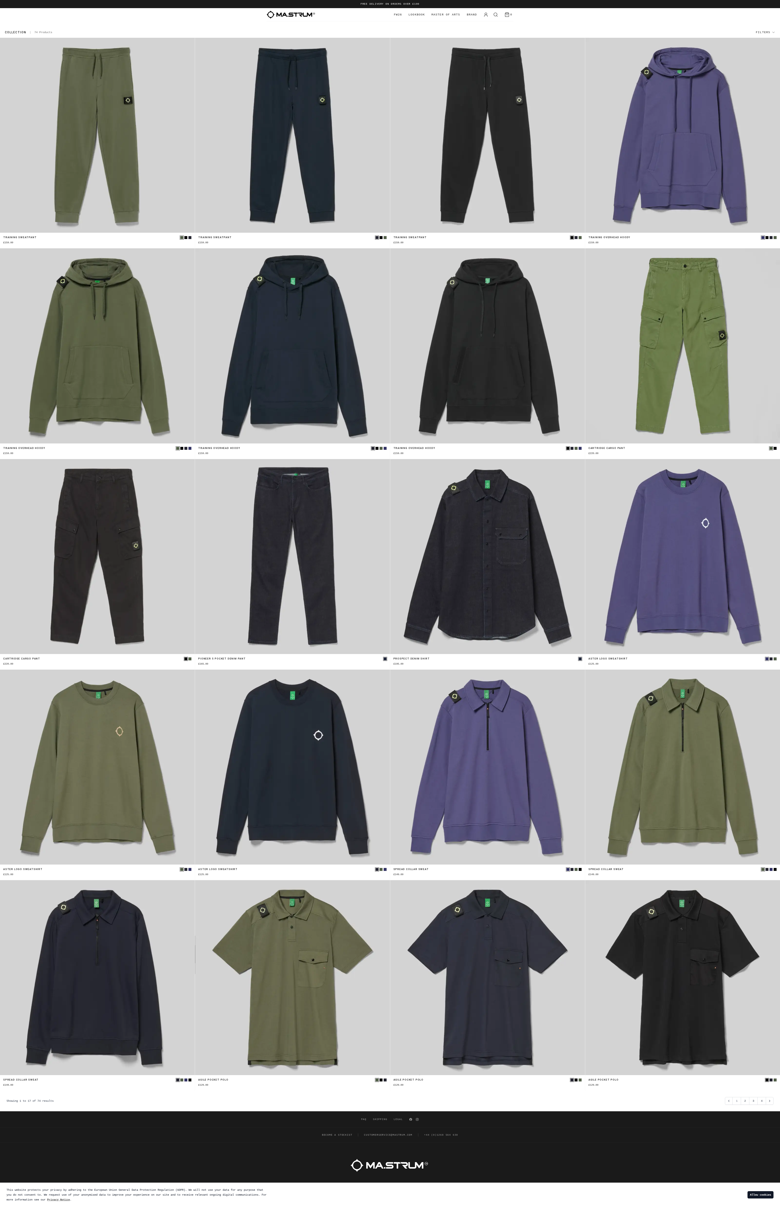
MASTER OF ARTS (445, 14)
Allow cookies (760, 1194)
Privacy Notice (58, 1199)
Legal (398, 1119)
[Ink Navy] (190, 237)
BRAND (472, 14)
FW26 (398, 14)
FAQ (363, 1119)
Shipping (380, 1119)
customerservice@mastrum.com (388, 1135)
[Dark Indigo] (385, 659)
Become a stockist (337, 1135)
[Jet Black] (185, 237)
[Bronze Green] (181, 237)
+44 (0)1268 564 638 (441, 1135)
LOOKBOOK (416, 14)
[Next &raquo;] (770, 1101)
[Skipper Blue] (763, 237)
